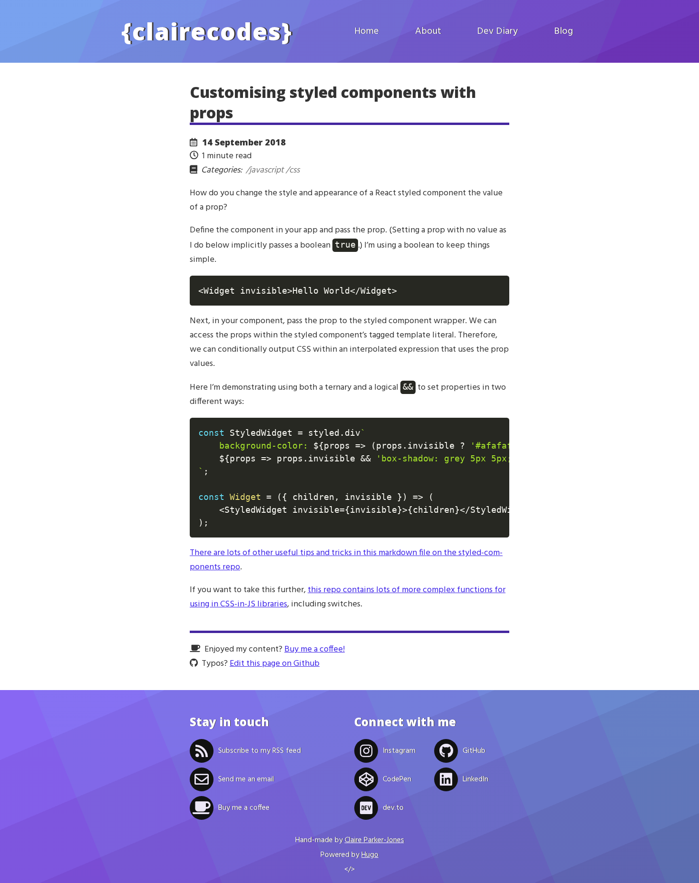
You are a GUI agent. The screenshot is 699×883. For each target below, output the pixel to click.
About (428, 31)
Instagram (399, 751)
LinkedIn (475, 779)
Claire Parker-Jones (374, 840)
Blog (563, 31)
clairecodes (207, 31)
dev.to (393, 808)
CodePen (397, 779)
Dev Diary (497, 31)
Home (366, 31)
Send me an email (246, 779)
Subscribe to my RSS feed (259, 751)
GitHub (474, 751)
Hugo (370, 855)
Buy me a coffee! (314, 649)
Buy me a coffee (244, 808)
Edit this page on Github (275, 664)
